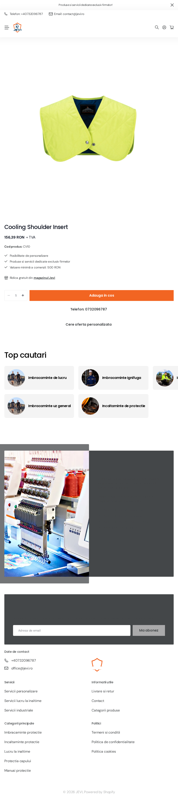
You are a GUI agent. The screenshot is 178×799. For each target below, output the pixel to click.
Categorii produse (106, 710)
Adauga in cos (101, 295)
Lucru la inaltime (17, 751)
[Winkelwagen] (172, 27)
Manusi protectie (17, 770)
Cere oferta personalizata (89, 324)
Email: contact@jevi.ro (69, 14)
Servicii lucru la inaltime (22, 700)
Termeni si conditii (106, 732)
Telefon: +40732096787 (26, 14)
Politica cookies (104, 751)
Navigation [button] (6, 27)
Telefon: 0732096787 (89, 309)
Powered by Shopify (99, 792)
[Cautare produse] (157, 27)
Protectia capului (17, 761)
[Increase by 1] (22, 295)
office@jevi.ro (22, 668)
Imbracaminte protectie (23, 732)
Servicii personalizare (21, 691)
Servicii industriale (18, 710)
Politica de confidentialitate (113, 742)
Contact (98, 700)
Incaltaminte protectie (21, 742)
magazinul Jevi (44, 278)
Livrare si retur (103, 691)
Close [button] (172, 5)
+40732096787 (23, 660)
